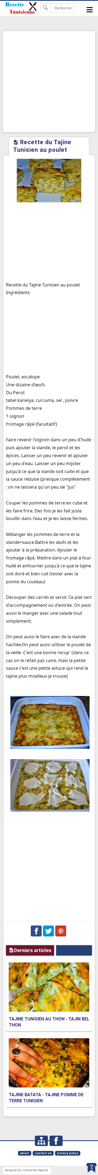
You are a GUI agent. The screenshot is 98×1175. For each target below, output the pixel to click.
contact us (43, 1153)
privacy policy (67, 1153)
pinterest (60, 931)
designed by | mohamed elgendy (26, 1170)
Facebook (36, 931)
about (24, 1153)
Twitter (48, 931)
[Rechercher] (45, 8)
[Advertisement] (49, 81)
